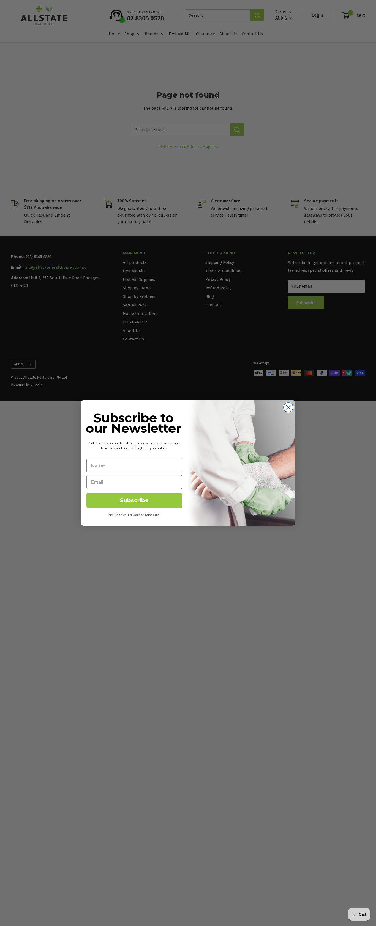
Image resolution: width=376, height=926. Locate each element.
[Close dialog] (288, 407)
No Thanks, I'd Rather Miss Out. (134, 515)
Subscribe (134, 500)
